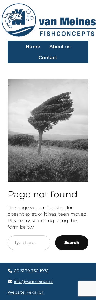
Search (71, 242)
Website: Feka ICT (26, 292)
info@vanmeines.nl (33, 281)
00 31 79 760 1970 (31, 270)
